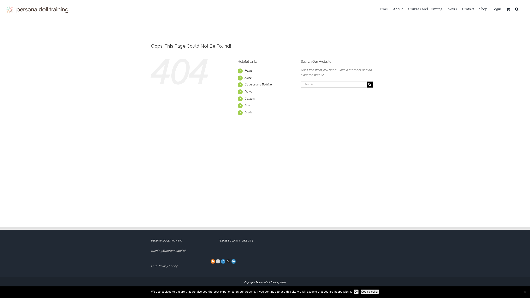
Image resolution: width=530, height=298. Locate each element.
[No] (525, 292)
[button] (517, 8)
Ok (356, 291)
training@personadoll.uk (169, 250)
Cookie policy (369, 291)
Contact (250, 98)
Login (248, 112)
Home (249, 70)
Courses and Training (258, 84)
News (248, 91)
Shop (248, 105)
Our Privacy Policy (164, 266)
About (248, 77)
